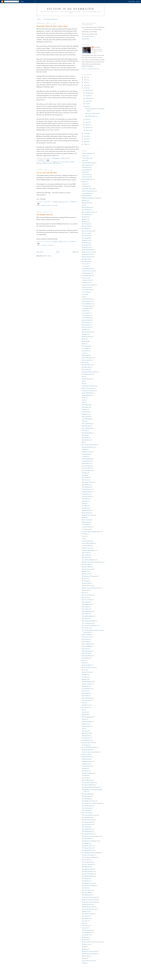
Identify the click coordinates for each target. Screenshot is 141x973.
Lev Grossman (86, 529)
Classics (84, 294)
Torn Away (85, 921)
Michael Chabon (86, 567)
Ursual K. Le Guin (87, 930)
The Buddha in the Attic (88, 801)
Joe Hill (84, 475)
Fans (83, 376)
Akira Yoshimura (86, 165)
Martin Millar (85, 555)
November (89, 93)
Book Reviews (86, 240)
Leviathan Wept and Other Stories (91, 531)
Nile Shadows (85, 614)
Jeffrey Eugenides (87, 459)
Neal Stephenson (86, 604)
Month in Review (47, 245)
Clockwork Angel (87, 299)
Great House (85, 412)
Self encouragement (87, 717)
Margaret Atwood (87, 548)
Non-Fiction (85, 618)
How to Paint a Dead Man (89, 445)
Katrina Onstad (86, 513)
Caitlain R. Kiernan (87, 268)
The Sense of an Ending (88, 885)
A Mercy (84, 156)
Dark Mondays (86, 325)
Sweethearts (85, 771)
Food (83, 383)
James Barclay (86, 454)
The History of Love (87, 846)
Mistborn (84, 578)
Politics (84, 663)
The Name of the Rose (88, 871)
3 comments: (41, 160)
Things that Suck (86, 904)
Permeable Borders (87, 656)
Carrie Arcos (85, 278)
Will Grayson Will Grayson (89, 954)
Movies (84, 592)
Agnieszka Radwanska (88, 163)
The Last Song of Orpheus (89, 857)
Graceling (84, 409)
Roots (83, 703)
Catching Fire (85, 282)
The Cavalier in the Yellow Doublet (92, 803)
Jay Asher (84, 456)
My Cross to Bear (87, 599)
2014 (85, 85)
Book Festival (86, 235)
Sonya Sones (85, 745)
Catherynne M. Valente (88, 285)
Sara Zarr (84, 712)
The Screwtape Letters (88, 883)
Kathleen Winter (86, 510)
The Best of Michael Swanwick (90, 787)
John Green (85, 480)
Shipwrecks (85, 724)
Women (84, 958)
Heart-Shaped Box (87, 433)
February (88, 127)
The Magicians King (87, 869)
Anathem (84, 172)
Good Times (85, 405)
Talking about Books (88, 773)
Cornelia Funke (86, 315)
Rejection (84, 691)
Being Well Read (86, 207)
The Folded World (87, 831)
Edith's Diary (85, 355)
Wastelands (57, 163)
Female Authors (86, 379)
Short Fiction (47, 163)
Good (83, 402)
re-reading (85, 677)
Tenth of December (87, 780)
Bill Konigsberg (86, 214)
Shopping (84, 731)
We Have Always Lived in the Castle (92, 942)
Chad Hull (97, 47)
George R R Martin (87, 393)
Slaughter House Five (88, 742)
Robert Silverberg (87, 698)
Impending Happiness (88, 447)
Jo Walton (84, 473)
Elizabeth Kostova (87, 365)
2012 (85, 133)
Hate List (84, 430)
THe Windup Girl (87, 895)
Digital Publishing (87, 332)
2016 (85, 80)
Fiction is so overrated (70, 8)
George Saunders (86, 395)
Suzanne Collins (86, 766)
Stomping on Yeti (87, 750)
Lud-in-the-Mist (86, 545)
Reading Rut (85, 686)
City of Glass (85, 292)
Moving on (85, 597)
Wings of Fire (85, 956)
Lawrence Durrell (86, 527)
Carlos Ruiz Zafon (87, 275)
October (88, 96)
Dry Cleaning (85, 346)
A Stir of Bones (86, 158)
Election (84, 362)
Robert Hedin (85, 693)
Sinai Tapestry (86, 738)
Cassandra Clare (86, 280)
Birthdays (84, 219)
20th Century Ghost (87, 153)
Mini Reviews (86, 574)
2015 (85, 82)
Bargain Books (86, 203)
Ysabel (84, 963)
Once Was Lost (86, 628)
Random (55, 205)
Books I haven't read (87, 252)
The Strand (85, 888)
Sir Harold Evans (86, 740)
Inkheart (84, 449)
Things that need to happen (89, 902)
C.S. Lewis (85, 266)
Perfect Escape (86, 653)
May (87, 119)
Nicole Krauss (86, 609)
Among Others (86, 39)
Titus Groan (85, 916)
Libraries (84, 534)
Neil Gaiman (85, 607)
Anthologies (46, 162)
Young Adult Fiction (87, 961)
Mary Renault (86, 557)
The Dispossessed (87, 817)
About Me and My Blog (50, 19)
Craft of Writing (86, 318)
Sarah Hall (85, 714)
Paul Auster (85, 649)
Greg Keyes (85, 414)
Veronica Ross (86, 935)
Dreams (84, 339)
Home (39, 19)
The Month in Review (44, 214)
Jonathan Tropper (87, 491)
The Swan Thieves (87, 890)
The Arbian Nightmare (88, 785)
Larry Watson (85, 524)
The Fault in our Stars (88, 820)
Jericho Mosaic (86, 463)
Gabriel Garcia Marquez (88, 386)
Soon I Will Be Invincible (89, 747)
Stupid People (86, 759)
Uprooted (84, 928)
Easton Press (85, 351)
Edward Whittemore (87, 358)
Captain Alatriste (86, 273)
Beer (83, 205)
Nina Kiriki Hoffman (87, 616)
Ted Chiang (85, 778)
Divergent (84, 334)
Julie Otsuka (85, 499)
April (87, 122)
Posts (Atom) (47, 256)
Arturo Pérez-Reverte (88, 188)
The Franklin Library (88, 834)
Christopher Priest (87, 289)
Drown (84, 344)
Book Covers (85, 233)
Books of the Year (87, 254)
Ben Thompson (86, 210)
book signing (85, 242)
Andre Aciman (86, 174)
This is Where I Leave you (89, 909)
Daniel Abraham (86, 320)
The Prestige (85, 878)
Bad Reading (85, 195)
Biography (85, 217)
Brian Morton (85, 261)
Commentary (56, 162)
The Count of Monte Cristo (89, 815)
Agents (84, 160)
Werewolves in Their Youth (89, 951)
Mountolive (85, 590)
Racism (84, 670)
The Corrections (86, 813)
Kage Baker (85, 508)
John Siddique (86, 484)
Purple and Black (86, 665)
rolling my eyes (86, 700)
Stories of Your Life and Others (90, 752)
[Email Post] (47, 160)
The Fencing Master (87, 822)
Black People (85, 224)
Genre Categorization (88, 388)
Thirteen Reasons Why (88, 907)
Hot (83, 442)
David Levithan (86, 327)
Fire (83, 381)
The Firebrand (86, 827)
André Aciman (86, 177)
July (87, 104)
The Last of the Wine (88, 36)
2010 (85, 139)
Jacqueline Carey (86, 452)
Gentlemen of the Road (88, 391)
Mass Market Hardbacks (88, 560)
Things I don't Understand (89, 897)
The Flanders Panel (87, 829)
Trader (83, 923)
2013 (85, 88)
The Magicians (86, 867)
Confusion (85, 311)
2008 (85, 144)
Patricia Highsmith (87, 644)
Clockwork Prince (87, 301)
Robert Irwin (85, 696)
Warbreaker (85, 937)
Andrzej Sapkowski (87, 179)
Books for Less (86, 247)
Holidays (84, 435)
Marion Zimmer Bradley (88, 550)
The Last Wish (86, 860)
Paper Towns (85, 642)
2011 (85, 136)
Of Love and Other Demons (89, 625)
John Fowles (85, 477)
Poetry (83, 660)
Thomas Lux (85, 911)
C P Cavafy (85, 264)
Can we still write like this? (46, 172)
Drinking (84, 341)
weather (84, 946)
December (89, 90)
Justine (84, 503)
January (88, 130)
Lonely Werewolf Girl (88, 543)
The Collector (86, 810)
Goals (83, 400)
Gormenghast (85, 407)
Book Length (85, 238)
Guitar (83, 421)
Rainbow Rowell (86, 672)
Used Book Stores (87, 932)
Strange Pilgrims (86, 757)
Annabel (84, 184)
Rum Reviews (86, 705)
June (87, 106)
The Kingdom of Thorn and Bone (91, 853)
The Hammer (85, 843)
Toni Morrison (86, 918)
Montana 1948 (86, 583)
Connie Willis (86, 313)
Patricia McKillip (87, 646)
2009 (85, 141)
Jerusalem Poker (86, 468)
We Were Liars (86, 944)
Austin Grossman (86, 193)
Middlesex (85, 571)
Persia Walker (85, 658)
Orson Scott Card (86, 637)
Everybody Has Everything (89, 372)
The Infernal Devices (87, 850)
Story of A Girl (86, 754)
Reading (39, 163)
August (88, 101)
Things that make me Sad (89, 900)
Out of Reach (85, 639)
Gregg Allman (86, 416)
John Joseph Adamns (67, 162)
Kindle (84, 517)
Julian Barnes (85, 494)
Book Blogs (85, 228)
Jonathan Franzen (87, 489)
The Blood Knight (87, 794)
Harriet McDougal (87, 428)
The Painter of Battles (88, 876)
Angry (83, 181)
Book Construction (87, 231)
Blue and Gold (86, 226)
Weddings (84, 949)
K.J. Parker (85, 506)
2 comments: (72, 241)
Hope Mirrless (86, 440)
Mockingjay (85, 581)
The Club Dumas (86, 808)
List (83, 538)
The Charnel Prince (87, 806)
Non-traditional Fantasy (88, 621)
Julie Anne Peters (86, 496)
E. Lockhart (85, 348)
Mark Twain (85, 553)
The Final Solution (87, 824)
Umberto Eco (85, 925)
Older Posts (75, 252)
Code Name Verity (87, 306)
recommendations (87, 688)
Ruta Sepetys (85, 707)
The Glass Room (86, 838)
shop (83, 728)
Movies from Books (87, 595)
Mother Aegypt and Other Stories (91, 588)
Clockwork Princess (87, 304)
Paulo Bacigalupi (87, 651)
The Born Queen (86, 796)
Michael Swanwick (87, 569)
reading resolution (87, 684)
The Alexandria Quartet (88, 782)
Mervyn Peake (47, 205)
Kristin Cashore (86, 520)
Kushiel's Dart (86, 522)
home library (85, 437)
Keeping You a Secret (88, 515)
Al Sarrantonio (86, 167)
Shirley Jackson (86, 726)
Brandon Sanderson (87, 257)
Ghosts (84, 398)
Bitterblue (85, 221)
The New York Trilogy (88, 874)
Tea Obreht (85, 775)
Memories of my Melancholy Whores (92, 562)
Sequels (84, 719)
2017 (85, 77)
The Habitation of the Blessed (90, 841)
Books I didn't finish (87, 250)
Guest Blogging (86, 419)
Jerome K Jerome (86, 466)
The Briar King (86, 799)
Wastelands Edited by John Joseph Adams (52, 26)
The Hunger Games (87, 848)
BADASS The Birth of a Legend (90, 198)
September (89, 98)
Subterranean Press (87, 761)
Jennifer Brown (86, 461)
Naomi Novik (85, 602)
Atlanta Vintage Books (88, 191)
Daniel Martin (86, 322)
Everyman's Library (87, 374)
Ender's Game (85, 369)
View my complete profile (91, 68)
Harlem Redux (86, 426)
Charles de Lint (86, 287)
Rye (83, 710)
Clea (83, 297)
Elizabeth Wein (86, 367)
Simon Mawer (86, 735)
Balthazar (84, 200)
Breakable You (86, 259)
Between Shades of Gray (88, 212)
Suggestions (85, 764)
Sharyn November (87, 721)
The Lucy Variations (87, 864)
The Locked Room (87, 862)
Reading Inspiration (87, 681)
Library (84, 536)
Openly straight (86, 634)
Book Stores (85, 245)
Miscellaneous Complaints (89, 576)
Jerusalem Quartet (87, 470)
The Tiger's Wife (86, 892)
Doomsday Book (86, 336)
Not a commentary (87, 623)
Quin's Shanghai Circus (88, 667)
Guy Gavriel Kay (86, 423)
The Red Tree (85, 881)
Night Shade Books (87, 611)
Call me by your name (88, 271)
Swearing (84, 768)
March (88, 125)
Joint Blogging (86, 487)
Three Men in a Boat (87, 914)
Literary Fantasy (86, 541)
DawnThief (85, 329)
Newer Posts (39, 252)
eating (83, 353)
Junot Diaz (85, 501)
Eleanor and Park (86, 360)
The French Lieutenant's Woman (91, 836)
